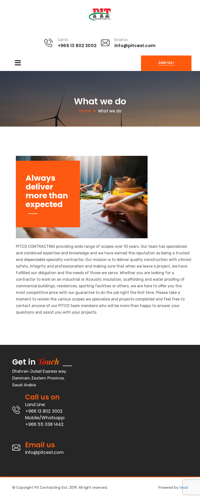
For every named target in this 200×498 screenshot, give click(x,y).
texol (183, 487)
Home (85, 111)
